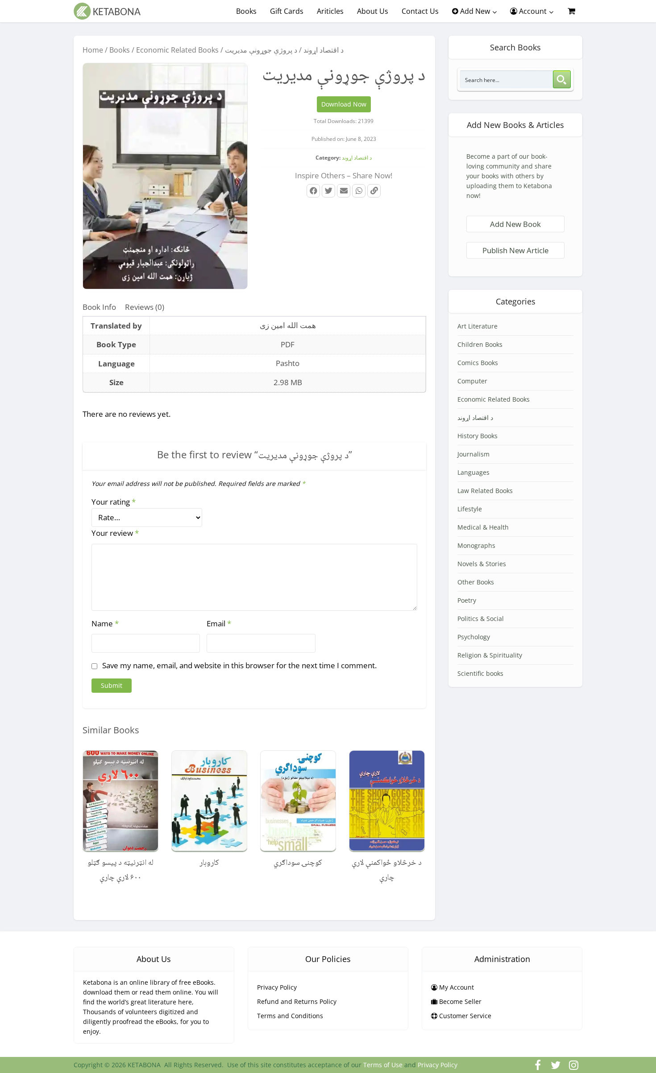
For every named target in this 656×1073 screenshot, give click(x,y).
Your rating (113, 502)
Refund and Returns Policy (296, 1001)
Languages (473, 472)
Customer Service (464, 1015)
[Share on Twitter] (328, 190)
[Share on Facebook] (313, 190)
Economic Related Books (177, 50)
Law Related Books (485, 490)
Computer (472, 381)
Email (219, 623)
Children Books (479, 344)
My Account (455, 987)
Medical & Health (483, 527)
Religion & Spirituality (489, 655)
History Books (477, 436)
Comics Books (477, 362)
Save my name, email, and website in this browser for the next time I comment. (239, 665)
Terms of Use (383, 1065)
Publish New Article (515, 250)
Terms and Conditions (290, 1015)
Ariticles (330, 11)
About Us (372, 11)
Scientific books (480, 673)
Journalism (473, 454)
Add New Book (515, 224)
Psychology (473, 637)
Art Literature (477, 326)
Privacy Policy (277, 987)
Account (532, 11)
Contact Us (420, 11)
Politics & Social (480, 618)
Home (93, 50)
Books (246, 11)
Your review (115, 533)
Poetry (466, 600)
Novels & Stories (481, 563)
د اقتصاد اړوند (323, 50)
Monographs (476, 545)
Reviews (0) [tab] (144, 307)
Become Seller (459, 1001)
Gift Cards (286, 11)
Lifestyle (469, 509)
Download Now (343, 104)
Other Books (475, 582)
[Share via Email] (343, 190)
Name (105, 623)
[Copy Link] (374, 190)
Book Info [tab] (99, 307)
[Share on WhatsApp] (358, 190)
